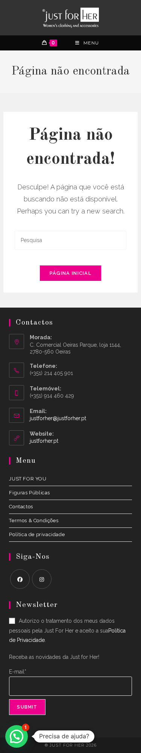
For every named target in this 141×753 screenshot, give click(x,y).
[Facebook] (20, 579)
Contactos (21, 506)
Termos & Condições (33, 520)
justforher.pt (44, 441)
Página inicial (70, 273)
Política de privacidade (37, 534)
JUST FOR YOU (27, 479)
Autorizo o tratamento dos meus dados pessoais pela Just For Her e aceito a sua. (67, 630)
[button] (16, 736)
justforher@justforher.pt (58, 418)
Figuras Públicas (29, 492)
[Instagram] (42, 579)
